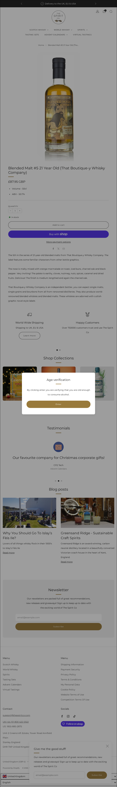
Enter (58, 404)
